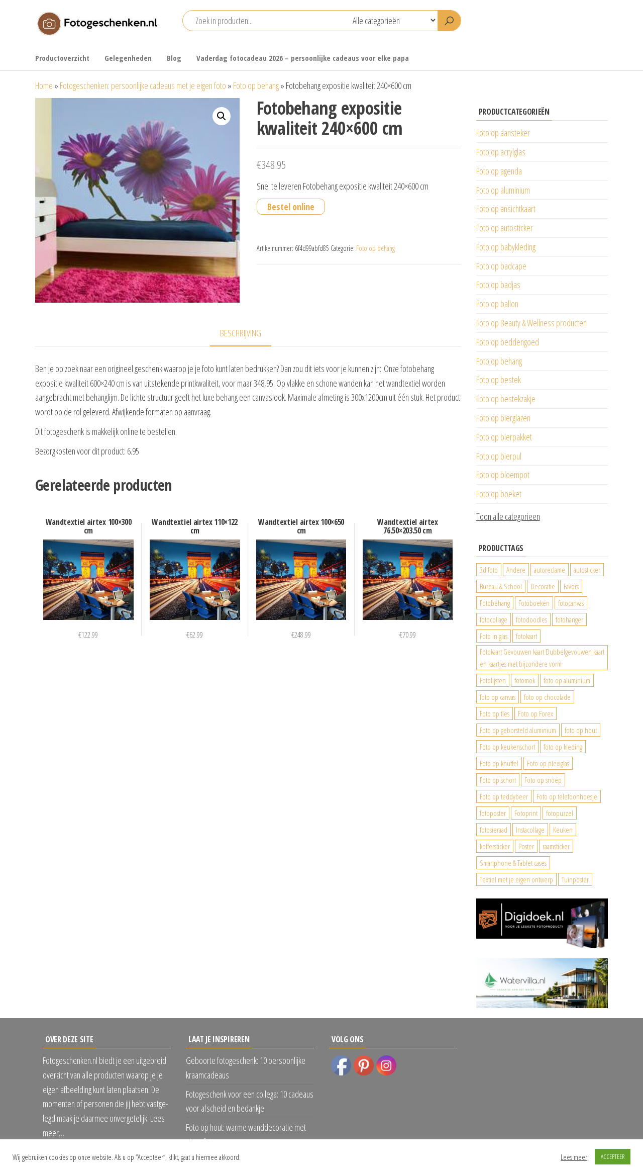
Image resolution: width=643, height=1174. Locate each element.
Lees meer (574, 1156)
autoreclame (549, 570)
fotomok (524, 680)
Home (44, 85)
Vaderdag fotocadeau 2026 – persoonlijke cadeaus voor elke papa (302, 58)
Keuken (563, 830)
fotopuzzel (559, 813)
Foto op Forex (535, 713)
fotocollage (493, 619)
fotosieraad (493, 830)
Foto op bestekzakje (505, 399)
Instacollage (530, 830)
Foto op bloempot (502, 475)
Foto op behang (256, 85)
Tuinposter (575, 879)
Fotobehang (495, 603)
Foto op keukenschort (507, 747)
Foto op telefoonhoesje (567, 796)
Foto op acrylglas (500, 152)
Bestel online (290, 207)
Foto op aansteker (503, 133)
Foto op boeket (498, 494)
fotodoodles (531, 619)
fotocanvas (571, 603)
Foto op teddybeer (504, 796)
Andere (515, 570)
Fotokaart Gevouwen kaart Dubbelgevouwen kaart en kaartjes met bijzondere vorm (542, 658)
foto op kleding (563, 747)
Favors (571, 586)
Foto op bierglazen (503, 418)
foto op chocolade (547, 697)
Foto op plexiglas (548, 763)
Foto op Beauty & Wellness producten (531, 323)
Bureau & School (501, 586)
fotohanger (569, 619)
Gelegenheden (128, 58)
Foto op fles (494, 713)
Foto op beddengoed (507, 342)
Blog (174, 58)
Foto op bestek (498, 380)
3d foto (489, 570)
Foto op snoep (543, 780)
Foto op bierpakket (504, 437)
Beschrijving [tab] (240, 333)
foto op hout (581, 730)
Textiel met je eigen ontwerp (516, 879)
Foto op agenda (499, 171)
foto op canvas (497, 697)
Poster (526, 846)
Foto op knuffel (499, 763)
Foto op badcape (501, 266)
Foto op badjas (498, 285)
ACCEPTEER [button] (612, 1156)
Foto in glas (493, 636)
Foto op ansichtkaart (505, 209)
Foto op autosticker (504, 228)
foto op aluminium (567, 680)
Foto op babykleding (505, 247)
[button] (221, 116)
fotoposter (493, 813)
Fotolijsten (493, 680)
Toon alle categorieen (508, 516)
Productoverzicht (62, 58)
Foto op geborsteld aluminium (518, 730)
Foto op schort (498, 780)
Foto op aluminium (503, 190)
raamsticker (556, 846)
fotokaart (526, 636)
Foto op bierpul (498, 456)
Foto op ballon (497, 304)
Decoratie (542, 586)
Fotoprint (526, 813)
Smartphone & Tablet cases (513, 863)
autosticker (587, 570)
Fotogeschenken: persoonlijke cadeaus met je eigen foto (143, 85)
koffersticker (495, 846)
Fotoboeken (534, 603)
